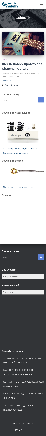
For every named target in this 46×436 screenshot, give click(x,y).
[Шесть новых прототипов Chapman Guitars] (23, 43)
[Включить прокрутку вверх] (41, 431)
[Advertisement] (21, 214)
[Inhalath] (11, 4)
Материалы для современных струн (18, 187)
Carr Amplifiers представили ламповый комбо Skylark (23, 384)
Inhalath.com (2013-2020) (23, 424)
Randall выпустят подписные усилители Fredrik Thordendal (19, 372)
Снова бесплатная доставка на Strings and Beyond (23, 396)
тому (15, 85)
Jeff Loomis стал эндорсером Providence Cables (18, 408)
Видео (4, 60)
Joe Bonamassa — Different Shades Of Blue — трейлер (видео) (22, 360)
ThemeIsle (32, 430)
